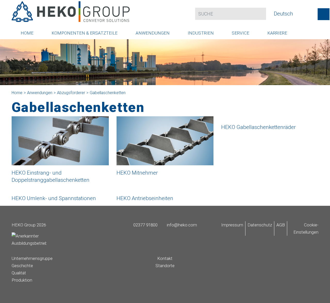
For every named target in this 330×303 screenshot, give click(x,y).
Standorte (165, 265)
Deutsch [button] (284, 14)
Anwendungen (153, 33)
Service (240, 33)
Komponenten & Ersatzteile (85, 33)
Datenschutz (260, 224)
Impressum (232, 224)
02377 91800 (145, 224)
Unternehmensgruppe (32, 258)
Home (27, 33)
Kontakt (164, 258)
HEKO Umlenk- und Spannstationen (54, 198)
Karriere (277, 33)
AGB (280, 224)
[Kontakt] (323, 14)
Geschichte (22, 265)
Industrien (201, 33)
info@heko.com (181, 224)
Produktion (22, 280)
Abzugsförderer (71, 92)
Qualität (19, 272)
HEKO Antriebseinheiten (145, 198)
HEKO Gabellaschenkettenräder (258, 127)
